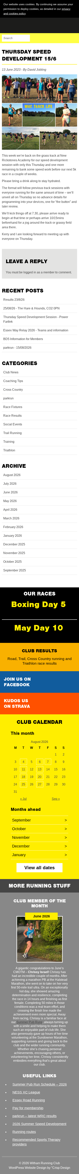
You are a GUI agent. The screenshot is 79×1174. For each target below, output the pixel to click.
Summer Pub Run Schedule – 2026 (39, 1084)
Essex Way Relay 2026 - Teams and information (35, 330)
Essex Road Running (28, 1100)
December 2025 (14, 544)
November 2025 (14, 553)
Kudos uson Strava (17, 703)
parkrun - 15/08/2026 (17, 347)
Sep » (56, 798)
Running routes (24, 1132)
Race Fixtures (12, 407)
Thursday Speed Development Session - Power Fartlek (35, 319)
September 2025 (14, 570)
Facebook (49, 38)
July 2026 (9, 483)
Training (8, 441)
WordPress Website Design (27, 1167)
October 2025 (12, 561)
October (39, 829)
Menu (73, 38)
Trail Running (12, 433)
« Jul (23, 798)
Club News (10, 372)
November (39, 837)
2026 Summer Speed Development (39, 1124)
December (39, 846)
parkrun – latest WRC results (34, 1116)
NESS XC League (26, 1092)
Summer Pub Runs (29, 1022)
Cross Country (13, 389)
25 (23, 784)
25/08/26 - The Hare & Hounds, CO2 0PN (31, 308)
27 (39, 784)
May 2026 (10, 501)
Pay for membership (27, 1108)
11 (23, 769)
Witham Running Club (21, 25)
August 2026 (12, 475)
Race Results (12, 415)
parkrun (8, 398)
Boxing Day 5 (38, 604)
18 (23, 776)
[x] (74, 13)
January (39, 855)
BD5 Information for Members (23, 339)
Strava (65, 38)
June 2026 (10, 492)
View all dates (39, 867)
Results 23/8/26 (14, 299)
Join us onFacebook (17, 682)
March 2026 (11, 518)
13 (39, 769)
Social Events (12, 424)
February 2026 (13, 527)
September (39, 820)
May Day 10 (38, 628)
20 (39, 776)
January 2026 (12, 535)
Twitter (57, 38)
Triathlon (9, 450)
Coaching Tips (13, 381)
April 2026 (10, 509)
